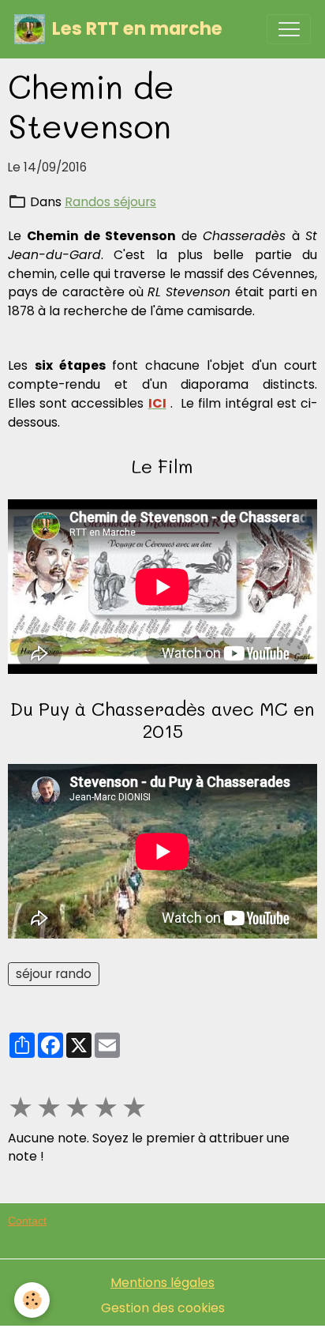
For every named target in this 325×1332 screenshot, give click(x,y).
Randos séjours (110, 202)
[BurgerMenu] (289, 29)
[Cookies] (32, 1300)
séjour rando (54, 974)
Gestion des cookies (163, 1308)
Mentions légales (162, 1283)
